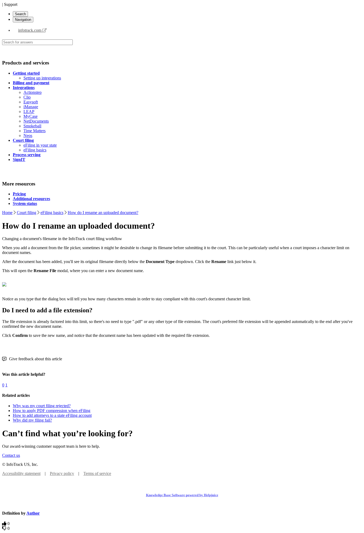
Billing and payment (31, 82)
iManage (30, 106)
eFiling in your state (40, 145)
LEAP (28, 111)
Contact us (11, 455)
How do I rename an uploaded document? (103, 212)
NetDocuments (36, 121)
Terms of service (97, 473)
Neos (27, 135)
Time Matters (34, 130)
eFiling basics (34, 150)
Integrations (24, 87)
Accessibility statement (21, 473)
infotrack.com (30, 30)
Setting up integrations (42, 78)
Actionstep (32, 92)
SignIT (19, 159)
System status (25, 203)
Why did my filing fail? (32, 420)
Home (7, 212)
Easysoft (30, 102)
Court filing (23, 140)
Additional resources (31, 198)
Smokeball (32, 126)
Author (33, 513)
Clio (27, 97)
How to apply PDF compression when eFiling (51, 410)
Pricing (19, 194)
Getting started (26, 73)
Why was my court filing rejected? (42, 405)
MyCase (30, 116)
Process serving (27, 154)
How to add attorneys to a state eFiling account (52, 415)
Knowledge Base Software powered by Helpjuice (182, 495)
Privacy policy (62, 473)
